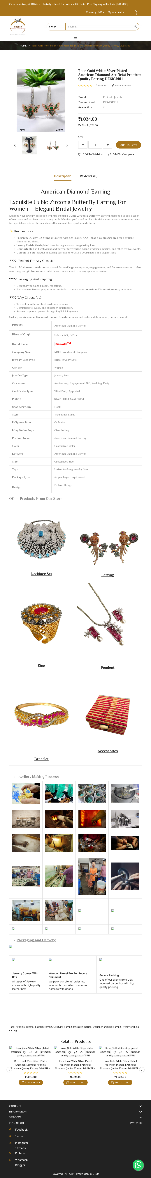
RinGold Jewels (112, 97)
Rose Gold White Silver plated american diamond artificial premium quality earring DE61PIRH (30, 1065)
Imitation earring (82, 1026)
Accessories (108, 751)
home (23, 45)
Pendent (108, 667)
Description (62, 176)
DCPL (71, 1174)
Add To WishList (93, 154)
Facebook (21, 1129)
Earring (107, 575)
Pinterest (21, 1153)
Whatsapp (21, 1160)
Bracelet (41, 759)
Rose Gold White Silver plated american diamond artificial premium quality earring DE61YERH (75, 1065)
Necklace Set (41, 574)
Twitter (19, 1136)
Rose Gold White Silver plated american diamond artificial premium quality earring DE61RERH (120, 1065)
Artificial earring (25, 1026)
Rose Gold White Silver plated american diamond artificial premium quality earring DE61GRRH (81, 45)
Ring (41, 665)
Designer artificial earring (107, 1026)
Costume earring (62, 1026)
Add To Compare (123, 154)
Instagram (21, 1143)
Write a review (123, 85)
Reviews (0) (88, 176)
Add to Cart (128, 145)
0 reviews (101, 85)
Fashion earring (43, 1026)
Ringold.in (82, 1174)
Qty (80, 137)
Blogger (20, 1165)
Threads (20, 1148)
